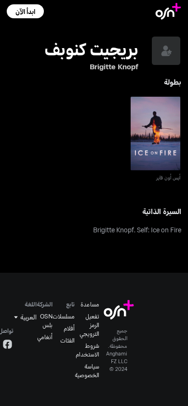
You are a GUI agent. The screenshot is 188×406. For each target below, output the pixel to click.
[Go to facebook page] (7, 345)
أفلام (69, 328)
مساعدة (90, 304)
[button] (25, 11)
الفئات (67, 340)
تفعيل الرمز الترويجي (89, 325)
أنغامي (45, 336)
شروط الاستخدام (87, 349)
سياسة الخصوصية (87, 370)
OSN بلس (46, 320)
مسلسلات (64, 316)
